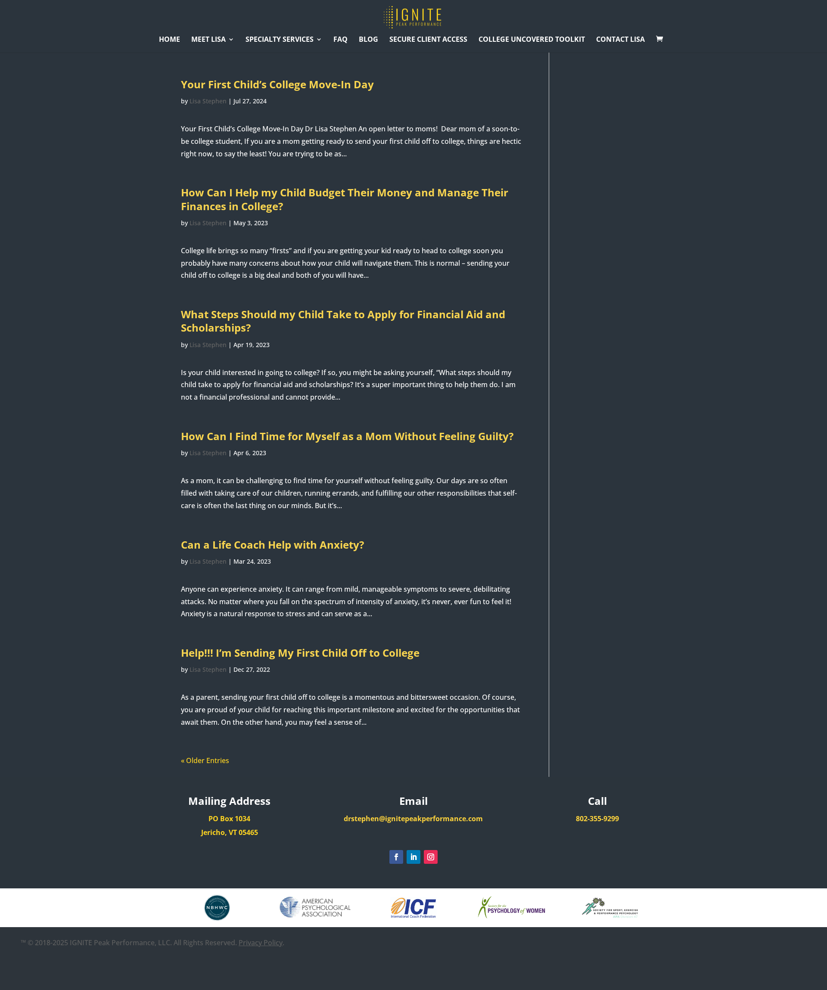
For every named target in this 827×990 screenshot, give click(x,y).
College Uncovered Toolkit (532, 40)
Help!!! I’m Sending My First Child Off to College (300, 653)
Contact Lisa (620, 40)
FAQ (340, 40)
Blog (368, 40)
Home (169, 40)
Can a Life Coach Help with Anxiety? (272, 544)
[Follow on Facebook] (396, 857)
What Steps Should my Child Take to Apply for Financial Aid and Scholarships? (343, 321)
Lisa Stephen (208, 101)
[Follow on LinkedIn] (413, 857)
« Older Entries (205, 760)
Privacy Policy (261, 942)
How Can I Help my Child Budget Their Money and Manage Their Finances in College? (344, 199)
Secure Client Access (428, 40)
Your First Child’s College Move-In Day (277, 84)
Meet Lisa (208, 40)
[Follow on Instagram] (431, 857)
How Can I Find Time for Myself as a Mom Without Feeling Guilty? (347, 436)
